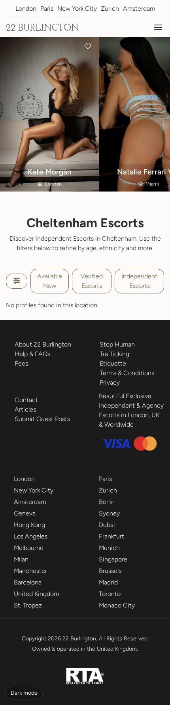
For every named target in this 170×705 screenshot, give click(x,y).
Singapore (113, 559)
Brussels (110, 571)
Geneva (25, 513)
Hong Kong (29, 525)
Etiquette (113, 363)
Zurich (110, 8)
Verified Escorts (92, 280)
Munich (109, 548)
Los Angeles (30, 536)
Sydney (109, 513)
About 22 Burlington (43, 344)
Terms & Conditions (127, 373)
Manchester (30, 571)
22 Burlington (42, 28)
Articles (25, 409)
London (25, 8)
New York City (77, 8)
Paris (46, 8)
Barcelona (28, 582)
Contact (26, 400)
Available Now (49, 280)
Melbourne (28, 548)
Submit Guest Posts (42, 419)
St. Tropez (28, 605)
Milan (21, 559)
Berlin (107, 502)
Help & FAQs (32, 354)
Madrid (108, 582)
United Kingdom (36, 594)
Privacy (110, 382)
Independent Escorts (139, 280)
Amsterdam (139, 8)
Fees (21, 363)
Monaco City (117, 605)
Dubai (107, 525)
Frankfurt (111, 536)
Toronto (110, 594)
